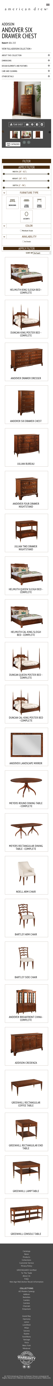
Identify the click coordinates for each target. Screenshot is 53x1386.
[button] (28, 192)
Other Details (8, 76)
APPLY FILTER (26, 167)
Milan (26, 1328)
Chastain (26, 1306)
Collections (26, 1260)
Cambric (26, 1300)
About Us (26, 1276)
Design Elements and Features (14, 66)
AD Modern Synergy (26, 1291)
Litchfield (26, 1325)
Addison (26, 1294)
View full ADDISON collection (16, 48)
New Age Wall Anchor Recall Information (26, 1281)
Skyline (26, 1333)
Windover (26, 1348)
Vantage (26, 1339)
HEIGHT (15, 178)
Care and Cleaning (9, 71)
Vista (26, 1342)
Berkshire (26, 1297)
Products (26, 1257)
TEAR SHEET (17, 124)
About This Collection (11, 55)
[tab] (26, 193)
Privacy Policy (26, 1266)
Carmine (26, 1303)
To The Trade (26, 1273)
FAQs (26, 1279)
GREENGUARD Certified (26, 1270)
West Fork (26, 1345)
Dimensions (6, 60)
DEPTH (15, 185)
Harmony (26, 1319)
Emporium (26, 1309)
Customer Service (26, 1263)
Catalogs (26, 1251)
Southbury (26, 1336)
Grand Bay (26, 1316)
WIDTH (15, 171)
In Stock (27, 241)
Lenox (26, 1322)
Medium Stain (27, 230)
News (26, 1254)
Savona (27, 1330)
